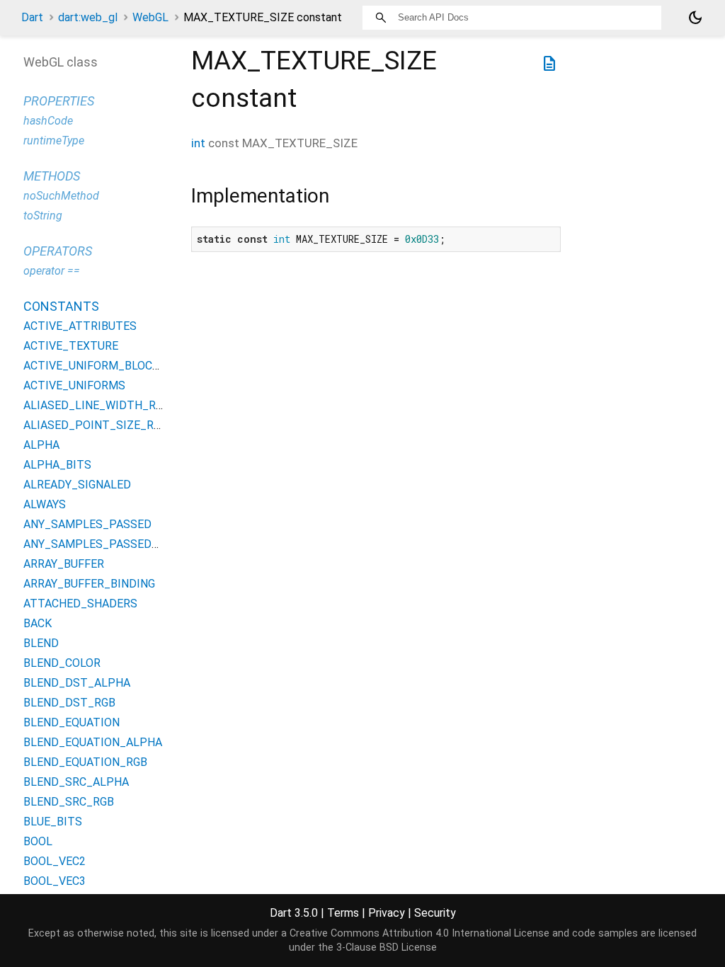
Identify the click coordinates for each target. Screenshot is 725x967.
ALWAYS (44, 504)
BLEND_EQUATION (71, 722)
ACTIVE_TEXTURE (70, 346)
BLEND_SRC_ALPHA (76, 782)
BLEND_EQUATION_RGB (85, 762)
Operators (57, 251)
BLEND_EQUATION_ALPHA (92, 742)
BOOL (37, 841)
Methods (51, 175)
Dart (32, 17)
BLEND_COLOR (62, 663)
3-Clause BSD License (386, 948)
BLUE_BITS (52, 821)
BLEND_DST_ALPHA (76, 683)
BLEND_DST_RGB (69, 702)
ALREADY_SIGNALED (77, 484)
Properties (58, 100)
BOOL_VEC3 (54, 881)
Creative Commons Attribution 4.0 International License (419, 933)
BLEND (41, 643)
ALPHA (41, 445)
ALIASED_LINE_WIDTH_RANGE (103, 405)
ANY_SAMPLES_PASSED (87, 524)
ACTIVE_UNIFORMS (74, 385)
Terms (343, 913)
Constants (61, 306)
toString (42, 215)
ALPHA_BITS (57, 464)
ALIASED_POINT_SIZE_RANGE (102, 425)
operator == (51, 270)
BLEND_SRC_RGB (68, 801)
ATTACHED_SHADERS (80, 603)
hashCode (48, 120)
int (198, 143)
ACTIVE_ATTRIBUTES (80, 326)
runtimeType (53, 140)
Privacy (386, 913)
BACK (37, 623)
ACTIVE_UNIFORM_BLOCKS (94, 365)
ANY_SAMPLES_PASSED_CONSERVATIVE (131, 544)
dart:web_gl (88, 17)
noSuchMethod (61, 195)
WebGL (150, 17)
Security (435, 913)
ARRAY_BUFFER (63, 564)
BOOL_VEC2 (54, 861)
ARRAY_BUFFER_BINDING (89, 583)
